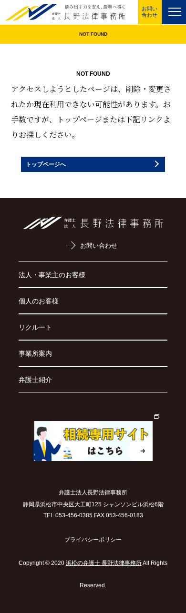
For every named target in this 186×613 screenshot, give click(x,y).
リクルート (35, 327)
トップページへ (46, 164)
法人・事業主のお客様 (52, 275)
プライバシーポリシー (93, 539)
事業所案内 (35, 353)
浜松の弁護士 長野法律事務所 (104, 563)
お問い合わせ (149, 12)
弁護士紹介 (35, 379)
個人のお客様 (39, 301)
